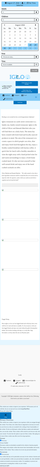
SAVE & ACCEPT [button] (4, 466)
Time (3, 61)
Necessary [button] (2, 438)
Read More (27, 409)
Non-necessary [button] (3, 452)
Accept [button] (22, 409)
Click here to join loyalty (27, 83)
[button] (20, 102)
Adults (4, 9)
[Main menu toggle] (36, 97)
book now (31, 117)
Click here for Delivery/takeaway (26, 90)
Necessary (4, 440)
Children (5, 16)
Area (3, 53)
